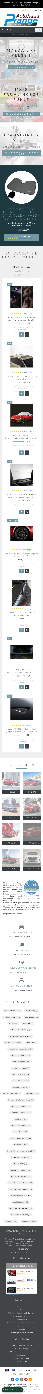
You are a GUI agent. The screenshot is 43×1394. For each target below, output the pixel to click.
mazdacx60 (11, 1221)
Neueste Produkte (21, 271)
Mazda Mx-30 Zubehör (20, 1170)
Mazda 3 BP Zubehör (20, 1055)
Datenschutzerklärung (21, 1316)
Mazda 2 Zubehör (13, 1042)
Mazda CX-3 (32, 1093)
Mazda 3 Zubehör (21, 1062)
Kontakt (21, 1326)
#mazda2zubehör (12, 1011)
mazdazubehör (29, 1221)
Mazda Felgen (20, 1132)
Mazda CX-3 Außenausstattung (20, 1100)
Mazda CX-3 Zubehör (20, 1106)
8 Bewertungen (25, 238)
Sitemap (21, 1329)
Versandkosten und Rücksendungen (21, 1323)
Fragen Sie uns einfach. (12, 914)
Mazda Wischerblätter (20, 1195)
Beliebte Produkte (21, 275)
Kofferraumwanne (12, 1017)
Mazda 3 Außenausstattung (20, 1049)
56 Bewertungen (27, 431)
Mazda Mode (20, 1164)
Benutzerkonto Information (21, 1345)
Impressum (21, 1306)
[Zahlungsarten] (7, 1370)
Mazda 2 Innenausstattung (21, 1036)
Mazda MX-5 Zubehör (20, 1157)
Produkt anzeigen (22, 238)
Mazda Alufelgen (20, 1087)
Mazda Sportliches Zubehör (20, 1183)
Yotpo (29, 1391)
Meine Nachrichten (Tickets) (21, 1352)
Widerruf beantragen (21, 1358)
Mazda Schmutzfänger (20, 1176)
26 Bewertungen (27, 372)
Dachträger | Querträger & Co (21, 153)
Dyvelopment (34, 1387)
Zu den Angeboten (21, 67)
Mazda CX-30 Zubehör (20, 1113)
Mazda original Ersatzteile (20, 1208)
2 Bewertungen (27, 550)
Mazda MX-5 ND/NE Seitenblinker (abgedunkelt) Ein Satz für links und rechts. (21, 731)
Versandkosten (22, 329)
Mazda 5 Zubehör (21, 1074)
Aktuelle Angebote (21, 267)
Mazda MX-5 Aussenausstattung (20, 1151)
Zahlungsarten (21, 1319)
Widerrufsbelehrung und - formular (21, 1313)
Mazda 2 (27, 1023)
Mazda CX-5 (21, 1119)
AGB (21, 1310)
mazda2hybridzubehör (20, 1215)
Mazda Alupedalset (12, 1093)
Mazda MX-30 (20, 1144)
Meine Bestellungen (21, 1348)
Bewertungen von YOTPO (15, 1295)
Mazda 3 (31, 1042)
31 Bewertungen (27, 490)
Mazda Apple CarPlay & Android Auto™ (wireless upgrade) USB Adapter (21, 320)
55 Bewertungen (27, 609)
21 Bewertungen (27, 313)
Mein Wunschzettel (21, 1355)
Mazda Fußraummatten (21, 1138)
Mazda (13, 1023)
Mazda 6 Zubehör (21, 1081)
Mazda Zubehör (21, 1202)
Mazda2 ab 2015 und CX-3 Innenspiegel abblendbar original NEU (21, 672)
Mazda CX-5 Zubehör (20, 1125)
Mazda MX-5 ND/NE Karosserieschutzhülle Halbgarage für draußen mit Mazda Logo (21, 438)
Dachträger (31, 1011)
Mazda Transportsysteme (21, 1189)
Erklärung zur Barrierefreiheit (21, 1333)
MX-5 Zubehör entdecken (22, 114)
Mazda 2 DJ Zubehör (20, 1030)
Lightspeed (17, 1387)
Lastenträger (31, 1017)
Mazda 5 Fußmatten (20, 1068)
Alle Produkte (21, 1362)
